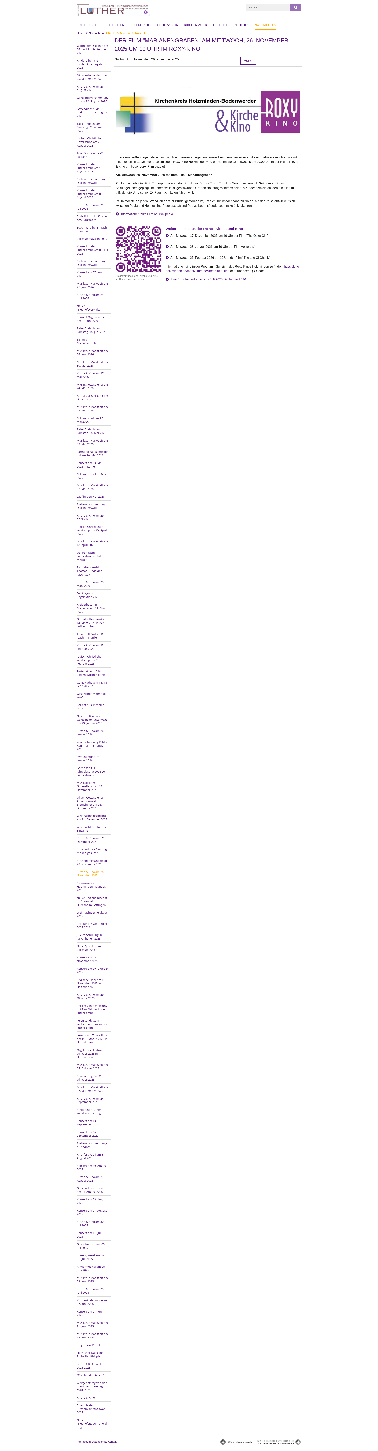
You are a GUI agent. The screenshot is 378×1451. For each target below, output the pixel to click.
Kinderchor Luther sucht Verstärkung (89, 1111)
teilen (249, 60)
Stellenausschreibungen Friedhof (92, 1145)
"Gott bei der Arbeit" (90, 1375)
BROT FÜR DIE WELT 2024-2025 (90, 1365)
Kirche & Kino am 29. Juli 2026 (90, 206)
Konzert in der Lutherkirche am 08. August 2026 (90, 193)
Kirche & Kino (86, 1397)
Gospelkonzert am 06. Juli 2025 (91, 1246)
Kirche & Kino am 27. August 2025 (90, 1178)
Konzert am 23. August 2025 (92, 1201)
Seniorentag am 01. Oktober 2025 (89, 1077)
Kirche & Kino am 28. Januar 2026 (90, 732)
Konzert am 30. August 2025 (92, 1167)
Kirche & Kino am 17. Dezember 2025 (90, 840)
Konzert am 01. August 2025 (92, 1212)
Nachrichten (265, 25)
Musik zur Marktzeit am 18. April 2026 (92, 543)
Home (80, 33)
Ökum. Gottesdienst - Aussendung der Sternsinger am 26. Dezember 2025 (91, 803)
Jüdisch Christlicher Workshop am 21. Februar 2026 (90, 660)
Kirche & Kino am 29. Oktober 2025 (90, 996)
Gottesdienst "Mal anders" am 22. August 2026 (92, 112)
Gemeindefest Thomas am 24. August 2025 (92, 1190)
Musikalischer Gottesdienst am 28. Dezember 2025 (90, 786)
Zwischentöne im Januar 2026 (88, 758)
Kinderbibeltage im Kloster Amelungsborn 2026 (91, 64)
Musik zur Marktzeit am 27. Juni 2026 (92, 285)
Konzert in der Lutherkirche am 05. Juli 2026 (92, 249)
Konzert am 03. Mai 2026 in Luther (89, 464)
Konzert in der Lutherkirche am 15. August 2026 (90, 167)
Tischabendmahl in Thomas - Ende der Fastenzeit (89, 570)
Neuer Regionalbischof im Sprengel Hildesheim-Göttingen (92, 901)
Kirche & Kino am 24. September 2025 (90, 1100)
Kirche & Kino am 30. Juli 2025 (90, 1223)
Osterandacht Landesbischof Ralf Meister (89, 556)
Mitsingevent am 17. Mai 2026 (90, 419)
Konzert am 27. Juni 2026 (90, 274)
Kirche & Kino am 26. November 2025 (90, 873)
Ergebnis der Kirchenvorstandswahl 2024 (91, 1408)
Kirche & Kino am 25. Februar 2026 (90, 647)
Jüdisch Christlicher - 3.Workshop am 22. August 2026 (90, 142)
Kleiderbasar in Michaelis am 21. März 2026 (92, 608)
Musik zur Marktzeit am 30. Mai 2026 (92, 363)
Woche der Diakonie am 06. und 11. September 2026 (92, 49)
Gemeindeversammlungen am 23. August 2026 (92, 99)
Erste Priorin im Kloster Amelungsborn (92, 218)
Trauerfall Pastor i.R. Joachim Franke (90, 635)
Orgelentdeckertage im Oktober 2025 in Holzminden (92, 1053)
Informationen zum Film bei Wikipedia (146, 214)
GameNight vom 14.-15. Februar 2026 (92, 684)
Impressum (84, 1441)
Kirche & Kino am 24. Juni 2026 (90, 296)
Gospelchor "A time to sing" (91, 695)
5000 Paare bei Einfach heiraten (92, 229)
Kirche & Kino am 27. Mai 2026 (90, 375)
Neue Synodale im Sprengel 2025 (89, 948)
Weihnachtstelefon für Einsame (91, 828)
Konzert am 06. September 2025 (87, 1133)
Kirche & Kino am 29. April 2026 (90, 517)
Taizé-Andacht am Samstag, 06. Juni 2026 (91, 330)
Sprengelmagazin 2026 (92, 239)
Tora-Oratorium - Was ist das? (91, 155)
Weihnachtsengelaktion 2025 (92, 914)
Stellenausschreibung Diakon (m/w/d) (91, 180)
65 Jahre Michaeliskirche (87, 341)
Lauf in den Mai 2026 (91, 496)
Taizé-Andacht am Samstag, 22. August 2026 (90, 127)
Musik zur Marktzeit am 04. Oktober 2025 (92, 1066)
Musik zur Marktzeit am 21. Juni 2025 (92, 1324)
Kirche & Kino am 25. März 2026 (90, 584)
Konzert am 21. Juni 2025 (90, 1313)
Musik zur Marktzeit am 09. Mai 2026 (92, 442)
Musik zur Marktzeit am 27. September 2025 (92, 1089)
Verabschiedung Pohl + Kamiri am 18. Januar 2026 (92, 745)
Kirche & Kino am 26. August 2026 (90, 88)
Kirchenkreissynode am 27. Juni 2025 (92, 1302)
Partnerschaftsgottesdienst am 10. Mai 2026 (92, 453)
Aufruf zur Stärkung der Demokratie (92, 397)
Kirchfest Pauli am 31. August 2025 (91, 1156)
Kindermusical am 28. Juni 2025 (91, 1268)
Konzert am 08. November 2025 (87, 959)
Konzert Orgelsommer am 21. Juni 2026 (91, 319)
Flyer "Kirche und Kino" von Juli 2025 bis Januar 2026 (208, 279)
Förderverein (167, 25)
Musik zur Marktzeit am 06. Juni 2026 (92, 352)
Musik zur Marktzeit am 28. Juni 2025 (92, 1279)
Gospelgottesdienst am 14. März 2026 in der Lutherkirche (92, 622)
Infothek (241, 25)
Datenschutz (99, 1441)
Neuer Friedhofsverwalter (89, 307)
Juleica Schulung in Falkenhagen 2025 (89, 936)
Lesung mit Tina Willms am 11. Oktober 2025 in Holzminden (92, 1038)
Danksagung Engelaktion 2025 (88, 595)
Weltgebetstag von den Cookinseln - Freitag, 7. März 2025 (92, 1386)
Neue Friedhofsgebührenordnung (92, 1423)
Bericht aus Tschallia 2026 (90, 706)
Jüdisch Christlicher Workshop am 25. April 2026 (92, 530)
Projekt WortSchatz (89, 1345)
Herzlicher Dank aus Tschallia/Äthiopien (90, 1354)
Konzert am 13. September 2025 (87, 1122)
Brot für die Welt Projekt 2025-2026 (92, 925)
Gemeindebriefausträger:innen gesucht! (92, 851)
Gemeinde (142, 25)
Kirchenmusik (195, 25)
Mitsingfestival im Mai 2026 (91, 476)
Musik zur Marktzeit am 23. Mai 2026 (92, 408)
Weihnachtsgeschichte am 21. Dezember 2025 (92, 817)
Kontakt (112, 1441)
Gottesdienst (116, 25)
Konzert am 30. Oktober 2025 (92, 970)
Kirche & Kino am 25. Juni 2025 (90, 1290)
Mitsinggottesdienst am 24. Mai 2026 (92, 386)
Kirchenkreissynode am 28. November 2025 (92, 862)
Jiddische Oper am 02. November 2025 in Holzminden (91, 983)
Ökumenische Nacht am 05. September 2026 (92, 77)
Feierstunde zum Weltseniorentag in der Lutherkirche (92, 1024)
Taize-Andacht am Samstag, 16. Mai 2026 (91, 431)
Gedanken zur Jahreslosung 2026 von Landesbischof (92, 771)
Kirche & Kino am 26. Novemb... (127, 33)
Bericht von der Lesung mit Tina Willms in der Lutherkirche (92, 1009)
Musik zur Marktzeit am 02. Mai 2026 (92, 487)
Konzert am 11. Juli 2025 (89, 1234)
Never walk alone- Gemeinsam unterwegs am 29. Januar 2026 (92, 719)
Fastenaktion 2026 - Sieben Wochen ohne (91, 673)
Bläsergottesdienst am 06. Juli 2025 (91, 1257)
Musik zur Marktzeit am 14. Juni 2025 (92, 1335)
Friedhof (220, 25)
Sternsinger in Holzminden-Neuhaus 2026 (91, 886)
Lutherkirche (88, 25)
